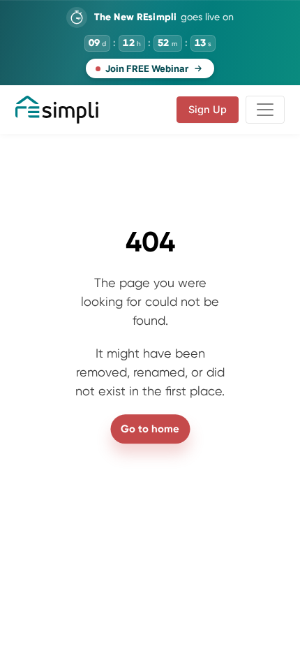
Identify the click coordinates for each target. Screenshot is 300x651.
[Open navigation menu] (265, 110)
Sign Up (207, 109)
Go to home (150, 429)
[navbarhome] (56, 109)
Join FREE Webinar (146, 68)
